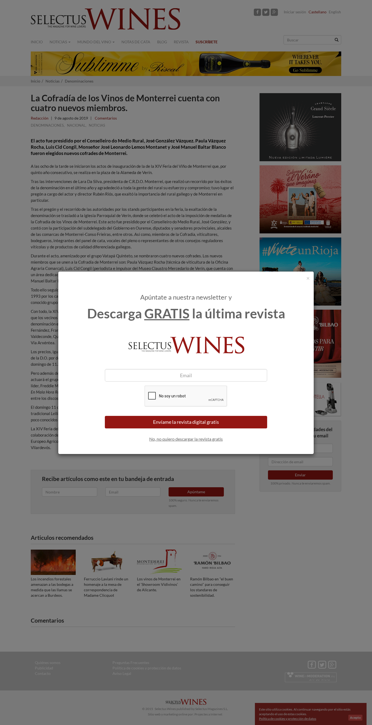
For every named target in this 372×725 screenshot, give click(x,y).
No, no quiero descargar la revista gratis (186, 438)
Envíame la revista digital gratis (186, 422)
